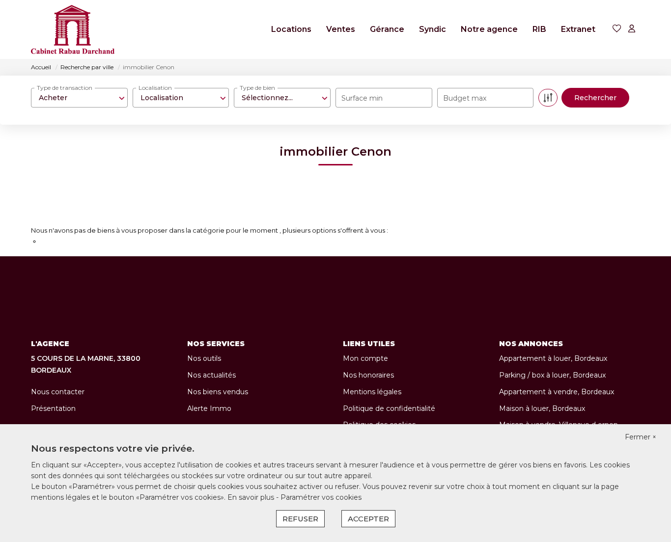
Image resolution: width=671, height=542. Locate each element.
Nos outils (204, 358)
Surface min (362, 98)
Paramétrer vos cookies (321, 497)
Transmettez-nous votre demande (95, 241)
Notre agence (489, 29)
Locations (291, 29)
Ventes (340, 29)
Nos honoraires (368, 375)
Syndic (432, 29)
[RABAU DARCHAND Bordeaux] (72, 29)
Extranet (578, 29)
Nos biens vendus (217, 391)
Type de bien (257, 87)
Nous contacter (57, 391)
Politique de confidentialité (389, 408)
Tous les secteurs (75, 214)
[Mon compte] (631, 29)
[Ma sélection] (617, 29)
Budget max (464, 98)
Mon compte (365, 358)
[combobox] (79, 97)
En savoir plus (251, 497)
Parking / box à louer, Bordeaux (552, 375)
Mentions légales (372, 391)
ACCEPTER (368, 518)
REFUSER (300, 518)
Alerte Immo (209, 408)
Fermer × (640, 437)
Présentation (53, 408)
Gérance (387, 29)
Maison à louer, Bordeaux (542, 408)
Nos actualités (211, 375)
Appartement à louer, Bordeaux (553, 358)
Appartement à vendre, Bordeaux (556, 391)
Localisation (155, 87)
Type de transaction (64, 87)
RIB (539, 29)
